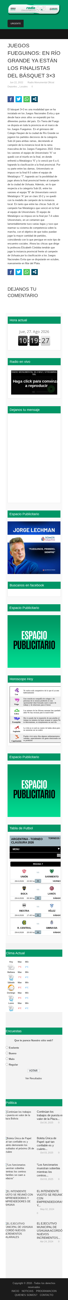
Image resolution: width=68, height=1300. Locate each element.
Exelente (14, 1047)
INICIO (15, 1291)
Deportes (12, 86)
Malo (12, 1059)
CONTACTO (46, 1295)
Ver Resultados (33, 1078)
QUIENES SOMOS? (26, 1295)
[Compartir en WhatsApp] (26, 99)
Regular (13, 1064)
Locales (23, 86)
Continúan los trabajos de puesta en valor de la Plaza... (50, 1115)
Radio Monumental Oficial (41, 82)
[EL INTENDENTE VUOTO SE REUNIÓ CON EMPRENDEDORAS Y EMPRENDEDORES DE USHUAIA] (19, 1201)
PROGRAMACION (46, 1291)
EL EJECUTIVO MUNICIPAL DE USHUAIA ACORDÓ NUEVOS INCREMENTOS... (50, 1230)
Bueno (12, 1053)
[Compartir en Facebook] (11, 99)
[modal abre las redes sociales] (34, 99)
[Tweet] (18, 99)
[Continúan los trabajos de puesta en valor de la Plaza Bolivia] (19, 1121)
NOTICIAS (27, 1291)
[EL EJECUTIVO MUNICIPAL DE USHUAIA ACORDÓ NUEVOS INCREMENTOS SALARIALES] (19, 1233)
